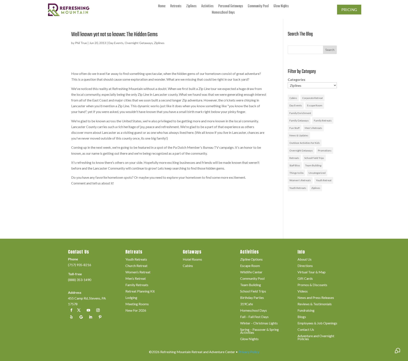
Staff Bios (294, 165)
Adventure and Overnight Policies (316, 337)
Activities (207, 7)
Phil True (81, 43)
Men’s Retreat (135, 278)
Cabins (293, 98)
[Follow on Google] (81, 317)
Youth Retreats (297, 188)
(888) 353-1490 (79, 280)
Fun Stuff (294, 128)
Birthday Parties (252, 298)
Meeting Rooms (137, 304)
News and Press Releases (316, 298)
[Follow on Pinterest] (100, 317)
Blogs (302, 317)
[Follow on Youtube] (88, 310)
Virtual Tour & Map (312, 272)
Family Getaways (299, 120)
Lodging (131, 298)
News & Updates (298, 135)
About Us (305, 259)
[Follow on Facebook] (71, 310)
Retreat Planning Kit (140, 291)
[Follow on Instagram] (98, 310)
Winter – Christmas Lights (259, 323)
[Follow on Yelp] (71, 317)
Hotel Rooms (192, 259)
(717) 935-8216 (79, 265)
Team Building (313, 165)
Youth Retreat (324, 180)
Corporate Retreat (312, 98)
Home (162, 7)
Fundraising (306, 310)
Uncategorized (317, 172)
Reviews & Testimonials (315, 304)
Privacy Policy (248, 352)
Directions (305, 266)
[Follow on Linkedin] (90, 317)
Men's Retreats (313, 128)
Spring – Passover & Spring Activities (259, 331)
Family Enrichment (300, 113)
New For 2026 (135, 310)
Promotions (325, 150)
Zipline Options (251, 259)
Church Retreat (136, 266)
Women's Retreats (300, 180)
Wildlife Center (251, 272)
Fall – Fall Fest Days (254, 317)
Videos (303, 291)
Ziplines (191, 7)
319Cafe (246, 304)
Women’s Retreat (137, 272)
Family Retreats (323, 120)
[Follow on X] (78, 310)
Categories (296, 79)
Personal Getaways (230, 7)
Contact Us (306, 329)
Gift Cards (305, 278)
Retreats (175, 7)
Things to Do (296, 172)
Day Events (115, 43)
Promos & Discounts (312, 285)
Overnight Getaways (139, 43)
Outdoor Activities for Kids (304, 142)
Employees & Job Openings (317, 323)
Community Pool (258, 7)
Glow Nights (281, 7)
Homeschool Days (223, 13)
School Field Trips (314, 158)
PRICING (349, 9)
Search (329, 49)
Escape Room (314, 105)
